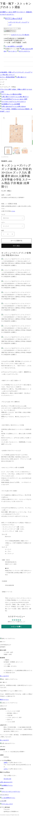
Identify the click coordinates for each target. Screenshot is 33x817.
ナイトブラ (20, 35)
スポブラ (14, 35)
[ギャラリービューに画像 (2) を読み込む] (16, 150)
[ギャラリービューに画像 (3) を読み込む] (24, 150)
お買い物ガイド (24, 96)
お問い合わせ (21, 106)
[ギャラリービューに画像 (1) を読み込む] (8, 150)
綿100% (27, 35)
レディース (12, 22)
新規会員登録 (10, 77)
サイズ (3, 214)
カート (15, 51)
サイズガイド (20, 12)
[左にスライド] (2, 151)
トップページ (4, 156)
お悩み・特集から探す (19, 89)
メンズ (2, 82)
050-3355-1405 (7, 779)
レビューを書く (16, 626)
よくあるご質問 (11, 12)
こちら (13, 211)
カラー (3, 222)
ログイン (27, 51)
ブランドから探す (5, 89)
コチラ (5, 769)
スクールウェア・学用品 (8, 87)
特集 (5, 72)
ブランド (9, 74)
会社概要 (3, 12)
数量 (2, 230)
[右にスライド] (31, 151)
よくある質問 (18, 46)
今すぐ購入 (16, 246)
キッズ (21, 22)
